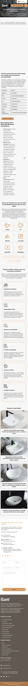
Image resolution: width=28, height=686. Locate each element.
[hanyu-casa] (5, 599)
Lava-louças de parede (6, 627)
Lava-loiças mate (5, 631)
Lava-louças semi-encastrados (8, 625)
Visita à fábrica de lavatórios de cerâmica (10, 650)
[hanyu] (5, 5)
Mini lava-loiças (5, 629)
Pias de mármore (5, 633)
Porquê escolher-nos (6, 652)
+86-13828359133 (7, 535)
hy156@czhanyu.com (7, 543)
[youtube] (7, 1)
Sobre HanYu (4, 647)
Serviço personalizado (6, 649)
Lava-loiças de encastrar (7, 623)
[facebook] (1, 1)
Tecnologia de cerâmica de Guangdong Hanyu (12, 683)
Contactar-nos (5, 654)
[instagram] (9, 1)
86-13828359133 (6, 665)
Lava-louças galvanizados (7, 635)
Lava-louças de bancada (10, 9)
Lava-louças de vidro (6, 637)
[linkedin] (4, 1)
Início (3, 13)
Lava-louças (4, 621)
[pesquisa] (15, 1)
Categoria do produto (6, 645)
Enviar (14, 589)
